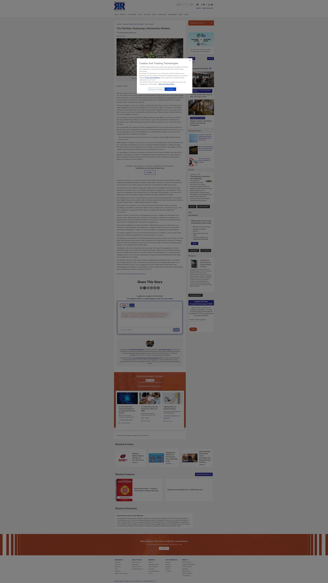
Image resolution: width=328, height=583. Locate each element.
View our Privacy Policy (166, 84)
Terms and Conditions (152, 78)
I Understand (170, 89)
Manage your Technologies (156, 89)
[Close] (190, 60)
